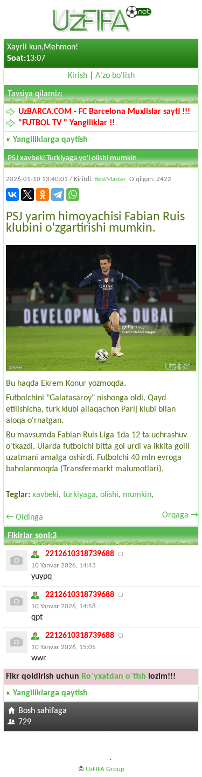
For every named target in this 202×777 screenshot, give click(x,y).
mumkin (137, 495)
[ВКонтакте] (12, 194)
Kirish (77, 75)
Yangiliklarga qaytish (50, 139)
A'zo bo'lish (115, 75)
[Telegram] (57, 194)
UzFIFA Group (105, 769)
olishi (109, 495)
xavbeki (45, 495)
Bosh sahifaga (42, 711)
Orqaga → (180, 515)
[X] (27, 194)
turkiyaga (79, 495)
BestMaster (110, 179)
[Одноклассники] (42, 194)
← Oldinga (24, 517)
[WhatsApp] (72, 194)
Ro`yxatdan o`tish (113, 676)
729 (24, 722)
